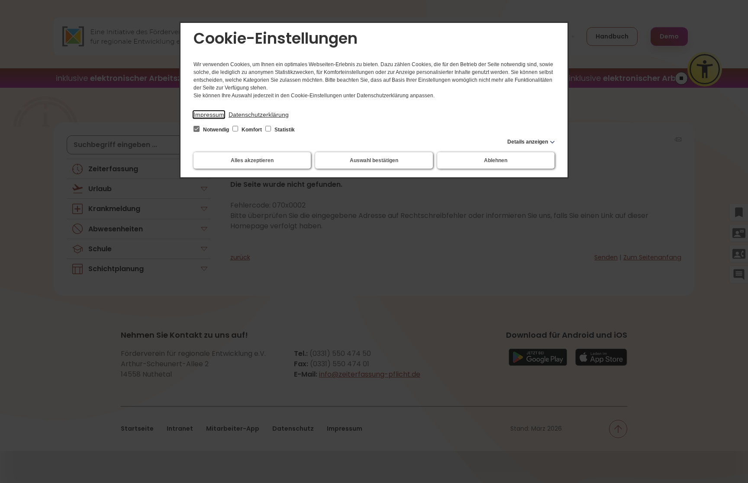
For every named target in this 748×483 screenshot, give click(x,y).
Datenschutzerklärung (259, 114)
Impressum (208, 114)
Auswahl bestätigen (374, 160)
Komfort (251, 130)
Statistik (284, 130)
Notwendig (216, 130)
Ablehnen (495, 160)
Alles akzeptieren (252, 160)
